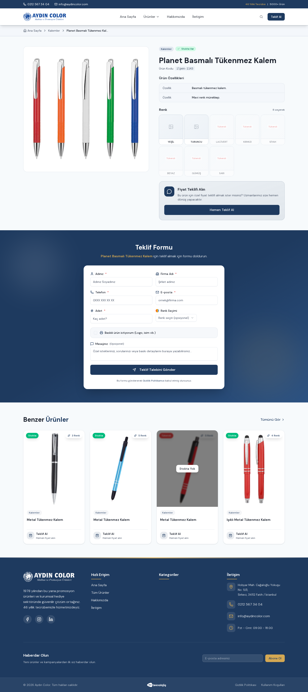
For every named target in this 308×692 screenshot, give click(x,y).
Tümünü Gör (270, 419)
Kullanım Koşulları (273, 685)
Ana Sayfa (128, 16)
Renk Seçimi (169, 310)
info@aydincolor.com (254, 616)
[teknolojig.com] (156, 685)
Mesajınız (109, 343)
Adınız (101, 274)
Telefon (102, 292)
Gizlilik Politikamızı (153, 380)
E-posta (168, 292)
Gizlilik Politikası (245, 685)
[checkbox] (95, 332)
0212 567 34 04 (250, 604)
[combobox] (176, 318)
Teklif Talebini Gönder (157, 369)
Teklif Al (276, 17)
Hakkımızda (176, 16)
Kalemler (54, 30)
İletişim (198, 16)
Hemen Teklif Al (222, 210)
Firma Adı (169, 274)
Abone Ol (275, 658)
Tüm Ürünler (100, 592)
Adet (100, 310)
